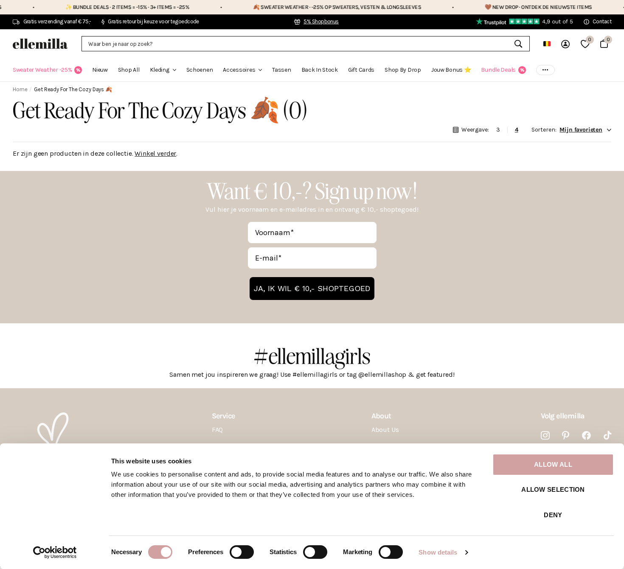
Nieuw (100, 69)
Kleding (159, 69)
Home (20, 89)
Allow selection (553, 489)
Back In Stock (319, 69)
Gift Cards (361, 69)
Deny (553, 515)
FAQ (217, 430)
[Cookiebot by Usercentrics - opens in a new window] (55, 552)
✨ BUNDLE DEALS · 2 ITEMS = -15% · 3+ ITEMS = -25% (109, 7)
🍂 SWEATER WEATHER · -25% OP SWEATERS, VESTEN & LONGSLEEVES (318, 7)
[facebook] (586, 435)
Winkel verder (155, 153)
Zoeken (518, 43)
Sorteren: (544, 129)
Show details (438, 552)
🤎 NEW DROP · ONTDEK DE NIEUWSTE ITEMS (519, 7)
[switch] (242, 552)
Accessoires (239, 69)
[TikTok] (607, 435)
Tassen (281, 69)
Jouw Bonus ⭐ (451, 69)
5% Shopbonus (321, 21)
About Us (385, 430)
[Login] (565, 43)
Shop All (129, 69)
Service (223, 415)
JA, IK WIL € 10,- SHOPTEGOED (312, 288)
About (381, 415)
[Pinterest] (565, 435)
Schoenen (199, 69)
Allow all (553, 464)
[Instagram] (545, 435)
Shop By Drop (403, 69)
